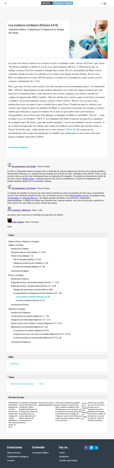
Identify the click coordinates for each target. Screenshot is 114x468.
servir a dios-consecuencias (22, 384)
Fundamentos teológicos (18, 456)
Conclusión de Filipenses (21, 342)
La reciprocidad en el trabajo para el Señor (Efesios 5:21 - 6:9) (37, 293)
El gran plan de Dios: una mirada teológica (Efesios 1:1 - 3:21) (35, 282)
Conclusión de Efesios (20, 305)
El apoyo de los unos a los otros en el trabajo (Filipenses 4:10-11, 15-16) (41, 334)
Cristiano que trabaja (68, 460)
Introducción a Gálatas (20, 249)
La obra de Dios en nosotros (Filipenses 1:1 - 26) (30, 316)
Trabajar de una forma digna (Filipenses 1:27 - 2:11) (31, 320)
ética (42, 384)
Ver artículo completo (18, 147)
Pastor (62, 452)
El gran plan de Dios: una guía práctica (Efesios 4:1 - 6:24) (33, 286)
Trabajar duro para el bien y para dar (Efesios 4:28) (33, 290)
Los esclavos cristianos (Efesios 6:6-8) (33, 297)
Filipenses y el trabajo (16, 309)
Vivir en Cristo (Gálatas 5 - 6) (22, 256)
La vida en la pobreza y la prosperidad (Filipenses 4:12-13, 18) (37, 338)
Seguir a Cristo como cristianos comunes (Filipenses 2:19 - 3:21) (36, 323)
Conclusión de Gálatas (20, 271)
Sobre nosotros (14, 452)
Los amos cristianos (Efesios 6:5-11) (30, 300)
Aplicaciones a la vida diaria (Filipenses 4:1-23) (29, 327)
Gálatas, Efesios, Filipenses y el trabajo (23, 241)
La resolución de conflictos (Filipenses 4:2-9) (31, 330)
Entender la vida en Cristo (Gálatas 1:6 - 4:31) (28, 252)
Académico (64, 456)
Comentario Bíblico (40, 452)
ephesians (15, 364)
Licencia (10, 460)
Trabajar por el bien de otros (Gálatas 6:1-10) (30, 263)
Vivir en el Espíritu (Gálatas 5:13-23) (27, 259)
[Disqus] (57, 196)
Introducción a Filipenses (21, 312)
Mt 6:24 (71, 129)
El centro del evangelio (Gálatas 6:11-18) (29, 267)
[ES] (105, 3)
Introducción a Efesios (20, 279)
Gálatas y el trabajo (15, 245)
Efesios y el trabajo (16, 275)
